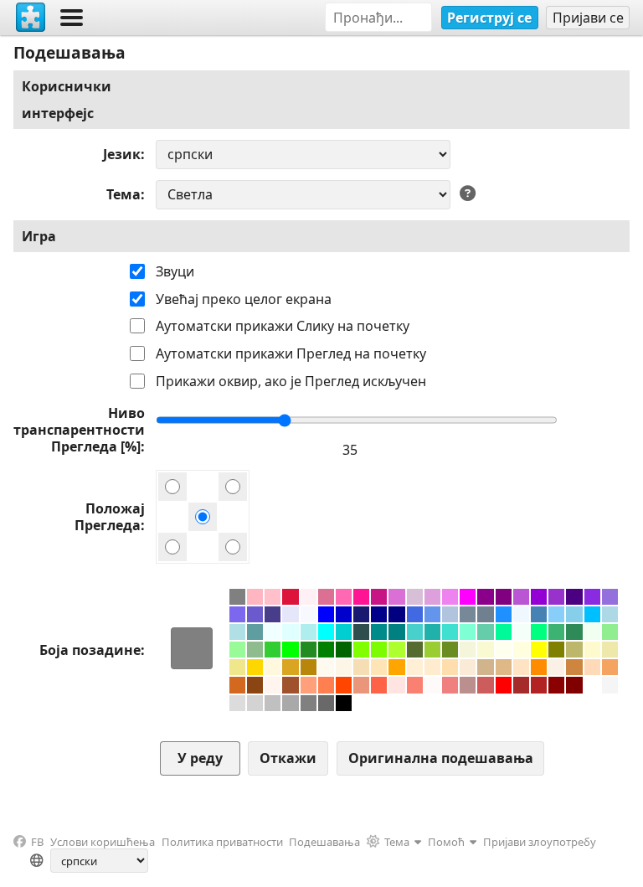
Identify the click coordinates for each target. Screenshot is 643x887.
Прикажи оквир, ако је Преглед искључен (291, 381)
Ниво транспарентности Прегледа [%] (79, 430)
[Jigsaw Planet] (31, 17)
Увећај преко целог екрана (244, 299)
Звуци (175, 271)
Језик (122, 154)
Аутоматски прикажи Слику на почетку (282, 326)
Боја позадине (90, 650)
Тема (123, 194)
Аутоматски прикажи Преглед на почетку (291, 353)
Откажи (288, 758)
